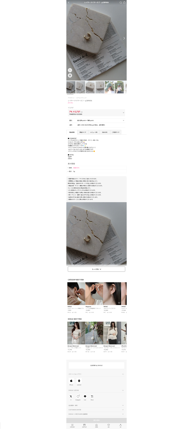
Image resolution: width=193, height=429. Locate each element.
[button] (124, 38)
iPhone (71, 385)
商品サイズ (83, 132)
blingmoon (88, 306)
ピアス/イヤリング (81, 98)
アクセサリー (71, 98)
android (79, 385)
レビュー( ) (94, 132)
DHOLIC (70, 306)
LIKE (108, 427)
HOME (96, 427)
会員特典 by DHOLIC (96, 365)
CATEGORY (72, 427)
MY (120, 427)
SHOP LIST (84, 427)
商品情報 (71, 132)
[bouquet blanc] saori (73, 346)
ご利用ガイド (116, 132)
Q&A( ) (104, 132)
